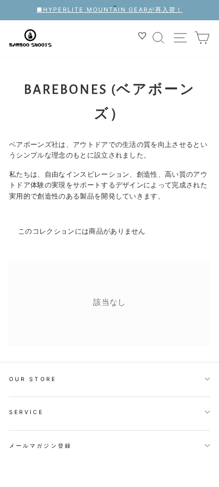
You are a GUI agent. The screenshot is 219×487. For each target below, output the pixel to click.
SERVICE (26, 412)
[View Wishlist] (143, 38)
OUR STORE (32, 379)
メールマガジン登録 (40, 445)
